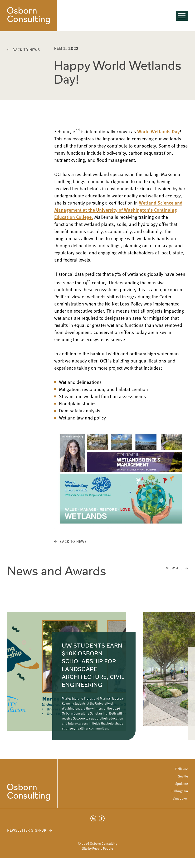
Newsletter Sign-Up (26, 830)
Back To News (26, 49)
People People (102, 848)
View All (174, 568)
